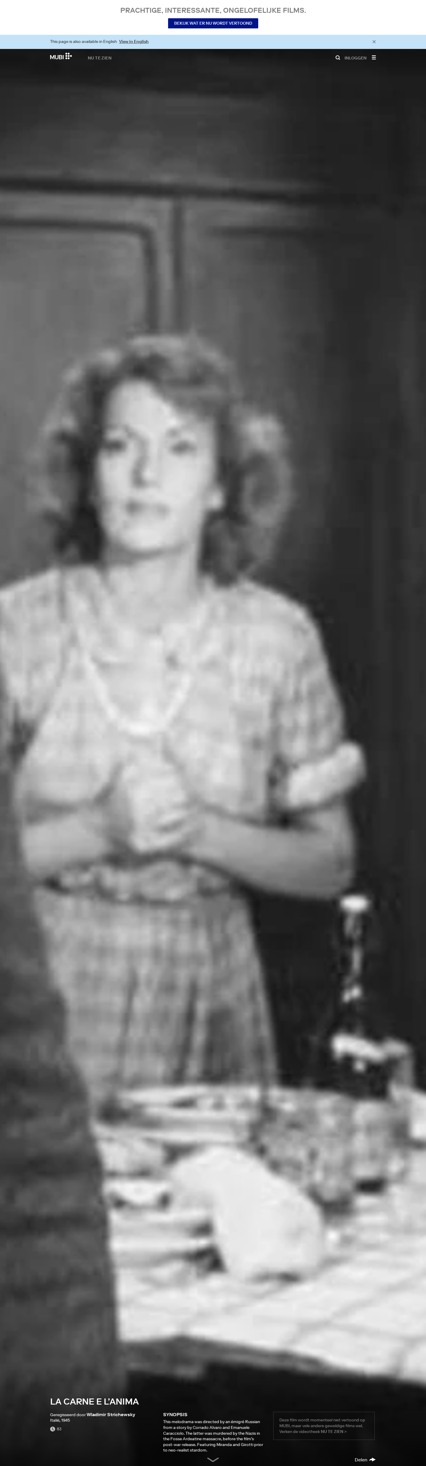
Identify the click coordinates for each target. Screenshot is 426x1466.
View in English (134, 41)
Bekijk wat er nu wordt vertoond (213, 23)
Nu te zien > (334, 1431)
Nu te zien (100, 57)
